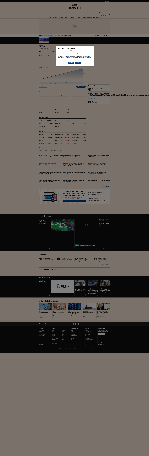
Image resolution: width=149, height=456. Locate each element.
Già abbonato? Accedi (75, 64)
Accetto (78, 62)
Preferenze (71, 62)
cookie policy (66, 56)
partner (88, 56)
